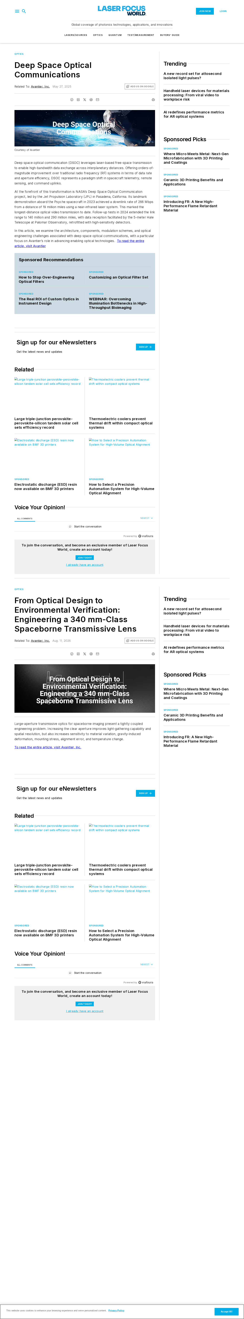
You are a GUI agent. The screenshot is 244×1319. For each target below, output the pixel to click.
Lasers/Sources (75, 35)
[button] (17, 11)
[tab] (24, 518)
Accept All (226, 1311)
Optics (98, 35)
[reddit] (91, 99)
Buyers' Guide (170, 35)
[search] (24, 11)
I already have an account (84, 565)
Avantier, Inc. (40, 86)
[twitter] (84, 99)
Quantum (115, 35)
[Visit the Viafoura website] (145, 536)
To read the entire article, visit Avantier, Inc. (47, 747)
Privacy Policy (116, 1310)
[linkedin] (78, 99)
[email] (97, 99)
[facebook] (72, 99)
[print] (153, 99)
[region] (84, 527)
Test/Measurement (140, 35)
